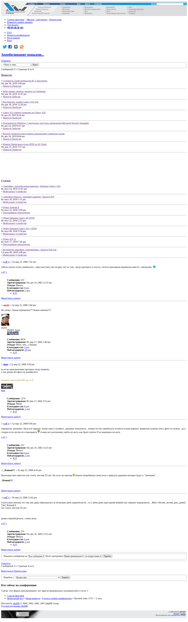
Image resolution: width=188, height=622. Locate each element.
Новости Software (42, 9)
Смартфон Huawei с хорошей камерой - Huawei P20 (28, 197)
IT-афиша (132, 13)
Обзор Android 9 (11, 207)
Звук (86, 11)
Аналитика (38, 11)
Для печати (12, 25)
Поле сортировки (55, 556)
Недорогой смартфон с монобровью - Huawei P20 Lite (30, 249)
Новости (46, 4)
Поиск (153, 4)
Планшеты (66, 13)
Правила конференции (18, 35)
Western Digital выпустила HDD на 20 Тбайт (25, 144)
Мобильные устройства (15, 191)
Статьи (62, 4)
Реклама (176, 613)
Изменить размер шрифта (20, 22)
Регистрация (13, 38)
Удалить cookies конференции (57, 598)
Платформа (66, 7)
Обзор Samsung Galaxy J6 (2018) (19, 218)
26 (25, 350)
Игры (108, 11)
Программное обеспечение (116, 13)
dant (5, 364)
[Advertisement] (94, 165)
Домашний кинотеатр (136, 9)
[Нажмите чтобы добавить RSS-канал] (22, 47)
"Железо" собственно (36, 19)
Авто (130, 7)
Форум (87, 4)
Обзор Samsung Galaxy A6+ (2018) (20, 228)
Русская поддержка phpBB (14, 606)
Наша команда (33, 598)
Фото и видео (111, 9)
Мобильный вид (15, 27)
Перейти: (8, 577)
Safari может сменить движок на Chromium (24, 91)
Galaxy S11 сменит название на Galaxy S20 (24, 112)
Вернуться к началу (11, 298)
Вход (9, 40)
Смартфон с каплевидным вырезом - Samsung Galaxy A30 (31, 186)
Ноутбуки (65, 9)
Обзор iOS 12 (9, 239)
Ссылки (183, 613)
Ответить (6, 61)
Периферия (110, 7)
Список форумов (15, 19)
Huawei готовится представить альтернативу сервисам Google (34, 133)
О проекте (98, 4)
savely (6, 305)
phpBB (16, 603)
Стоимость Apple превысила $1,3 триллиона (25, 81)
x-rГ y (6, 262)
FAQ (9, 32)
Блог (78, 4)
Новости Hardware (44, 7)
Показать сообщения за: (16, 556)
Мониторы (88, 13)
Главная (31, 4)
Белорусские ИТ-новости (41, 13)
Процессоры (55, 19)
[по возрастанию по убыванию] (98, 556)
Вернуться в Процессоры (13, 571)
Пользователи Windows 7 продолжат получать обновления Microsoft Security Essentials (46, 123)
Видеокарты (88, 7)
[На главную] (14, 9)
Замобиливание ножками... (22, 54)
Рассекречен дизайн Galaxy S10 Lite (20, 102)
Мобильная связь (68, 11)
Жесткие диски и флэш (92, 9)
